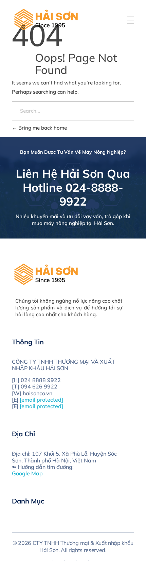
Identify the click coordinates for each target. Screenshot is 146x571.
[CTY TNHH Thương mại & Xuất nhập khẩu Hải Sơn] (46, 19)
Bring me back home (42, 128)
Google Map (27, 473)
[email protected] (41, 399)
